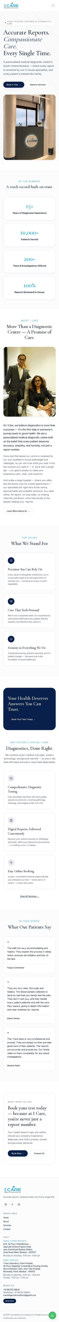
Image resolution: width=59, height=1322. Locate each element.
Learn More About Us (18, 511)
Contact (6, 1229)
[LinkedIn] (18, 1204)
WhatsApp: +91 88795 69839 (16, 1292)
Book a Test (14, 84)
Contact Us (39, 1153)
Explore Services (38, 84)
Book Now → (18, 1153)
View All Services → (29, 896)
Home (6, 1217)
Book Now (9, 1301)
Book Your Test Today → (23, 719)
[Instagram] (5, 1204)
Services (7, 1225)
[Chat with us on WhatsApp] (52, 1315)
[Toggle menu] (53, 5)
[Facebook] (12, 1204)
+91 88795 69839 (11, 1289)
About (6, 1221)
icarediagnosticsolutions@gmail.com (19, 1295)
